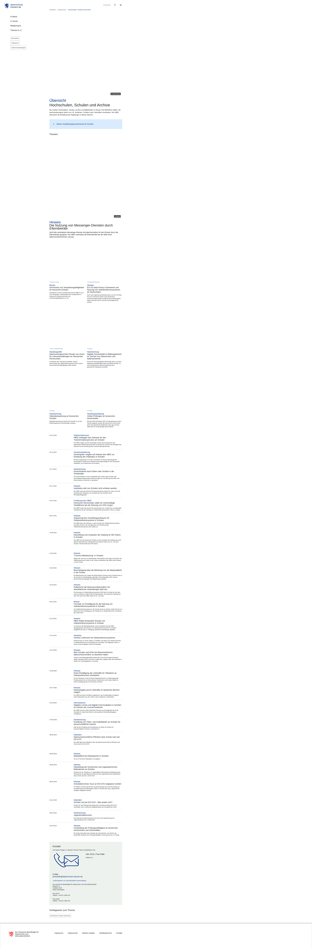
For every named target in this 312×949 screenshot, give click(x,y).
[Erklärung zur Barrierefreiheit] (121, 5)
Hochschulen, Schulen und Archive (60, 915)
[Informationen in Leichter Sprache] (115, 5)
